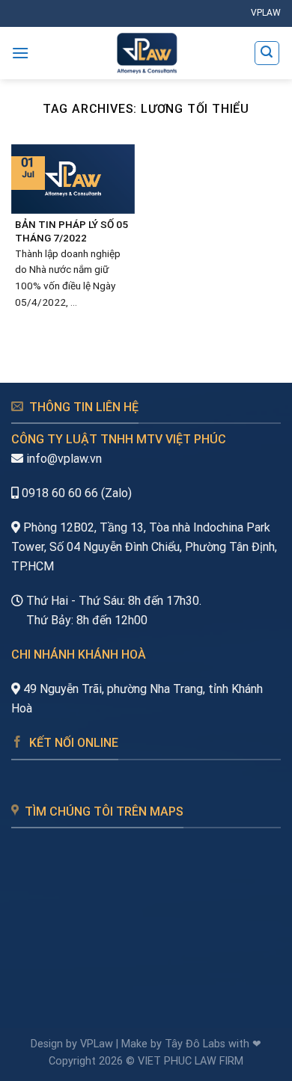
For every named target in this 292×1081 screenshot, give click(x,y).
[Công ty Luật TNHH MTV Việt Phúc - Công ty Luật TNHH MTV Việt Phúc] (146, 53)
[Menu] (20, 52)
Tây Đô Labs (195, 1044)
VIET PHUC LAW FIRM (190, 1061)
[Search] (267, 53)
